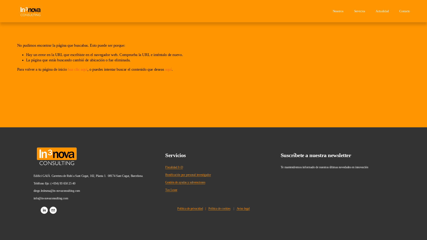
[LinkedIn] (44, 210)
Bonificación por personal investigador (188, 174)
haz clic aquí (77, 69)
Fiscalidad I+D (174, 167)
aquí (168, 69)
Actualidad (382, 11)
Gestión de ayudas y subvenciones (185, 182)
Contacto (404, 11)
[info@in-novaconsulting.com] (53, 210)
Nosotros (338, 11)
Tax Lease (171, 190)
